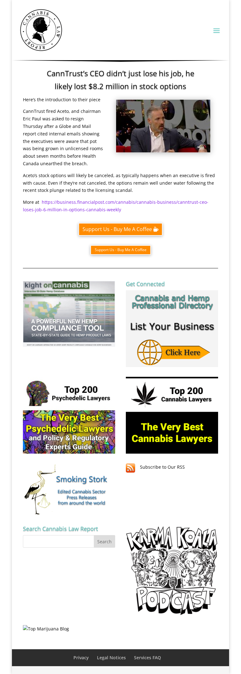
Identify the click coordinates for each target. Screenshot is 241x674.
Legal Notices (111, 658)
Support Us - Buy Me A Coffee (117, 229)
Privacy (81, 658)
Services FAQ (147, 658)
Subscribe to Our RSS (162, 467)
